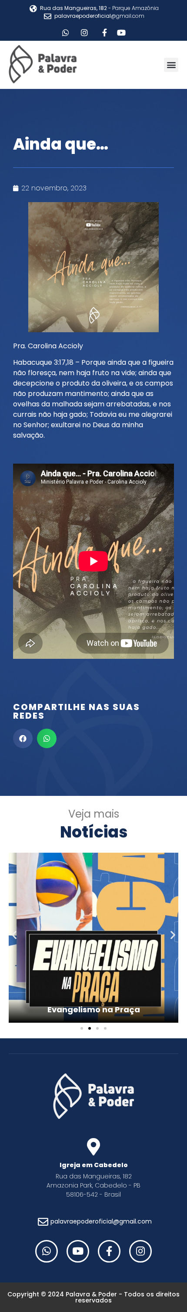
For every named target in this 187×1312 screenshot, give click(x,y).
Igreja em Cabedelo (94, 1165)
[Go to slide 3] (97, 1028)
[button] (171, 65)
